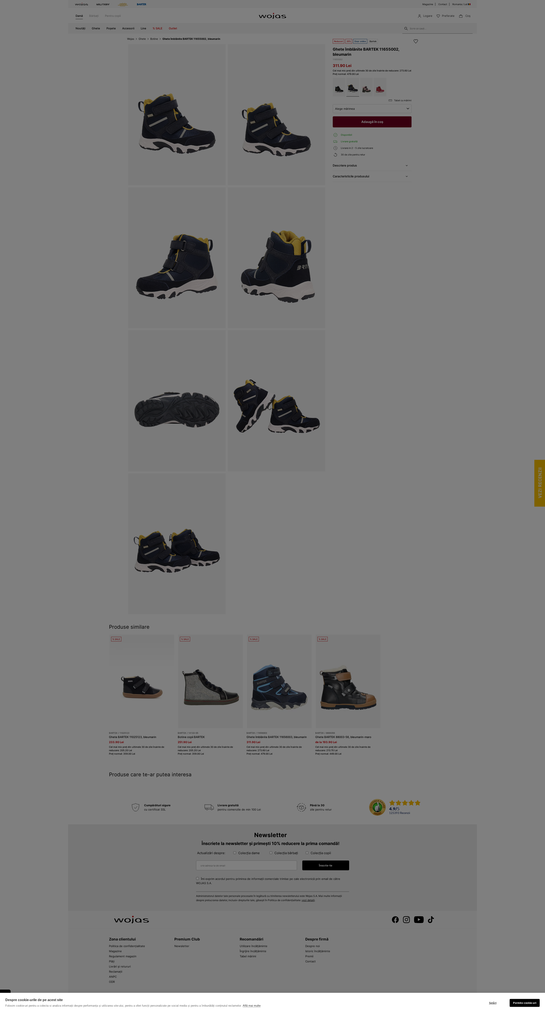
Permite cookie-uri (524, 1003)
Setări (492, 1003)
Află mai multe (252, 1005)
